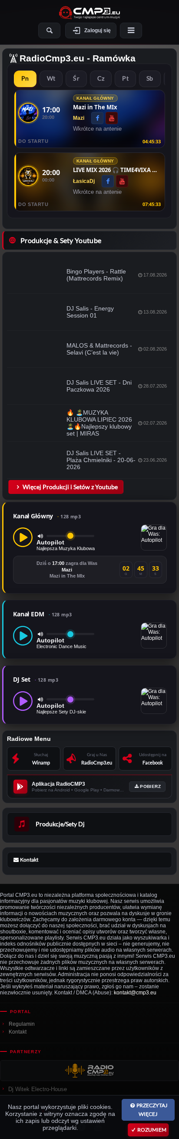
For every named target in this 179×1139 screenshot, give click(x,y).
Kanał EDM (42, 614)
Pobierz (150, 786)
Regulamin (22, 1024)
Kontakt (18, 1032)
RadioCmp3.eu (52, 58)
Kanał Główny (47, 516)
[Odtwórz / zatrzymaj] (23, 537)
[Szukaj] (49, 30)
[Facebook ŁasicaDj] (108, 181)
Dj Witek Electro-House (37, 1089)
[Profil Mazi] (28, 113)
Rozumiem (151, 1129)
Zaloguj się (97, 30)
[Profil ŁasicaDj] (28, 176)
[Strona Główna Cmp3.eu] (89, 12)
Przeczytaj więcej (151, 1109)
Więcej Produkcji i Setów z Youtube (70, 486)
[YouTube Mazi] (112, 118)
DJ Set (35, 679)
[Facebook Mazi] (97, 118)
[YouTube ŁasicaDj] (122, 181)
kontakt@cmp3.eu (135, 993)
